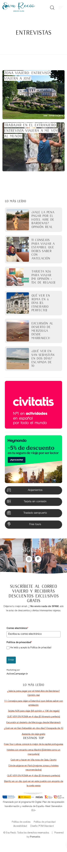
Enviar (11, 660)
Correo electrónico (17, 628)
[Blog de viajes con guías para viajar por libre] (23, 7)
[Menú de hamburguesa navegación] (61, 7)
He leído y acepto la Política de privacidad (30, 648)
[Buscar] (52, 7)
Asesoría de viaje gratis (33, 734)
